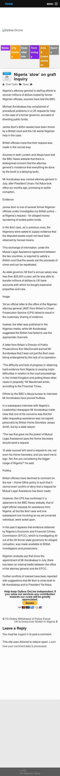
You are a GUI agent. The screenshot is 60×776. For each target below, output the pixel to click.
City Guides (15, 52)
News (5, 48)
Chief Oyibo (11, 84)
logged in (23, 634)
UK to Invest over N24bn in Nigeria (35, 621)
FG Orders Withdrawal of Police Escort (27, 619)
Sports (53, 50)
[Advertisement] (27, 674)
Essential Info (24, 52)
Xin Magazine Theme (30, 773)
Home (9, 4)
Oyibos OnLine (33, 770)
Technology (34, 52)
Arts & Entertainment (44, 56)
